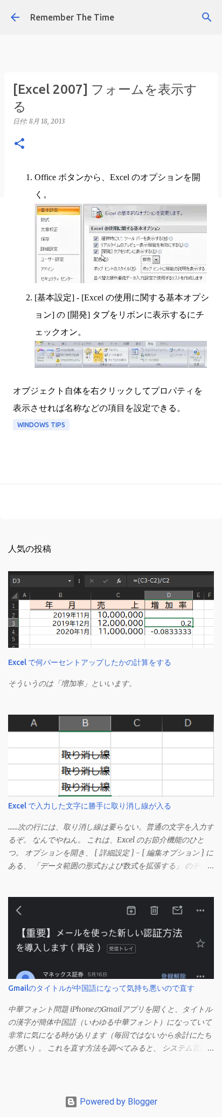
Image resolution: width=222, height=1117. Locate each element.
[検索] (206, 17)
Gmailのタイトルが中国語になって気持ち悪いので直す (101, 988)
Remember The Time (72, 17)
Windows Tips (41, 424)
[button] (19, 144)
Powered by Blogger (117, 1102)
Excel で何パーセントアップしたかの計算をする (89, 662)
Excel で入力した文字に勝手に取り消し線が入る (89, 805)
